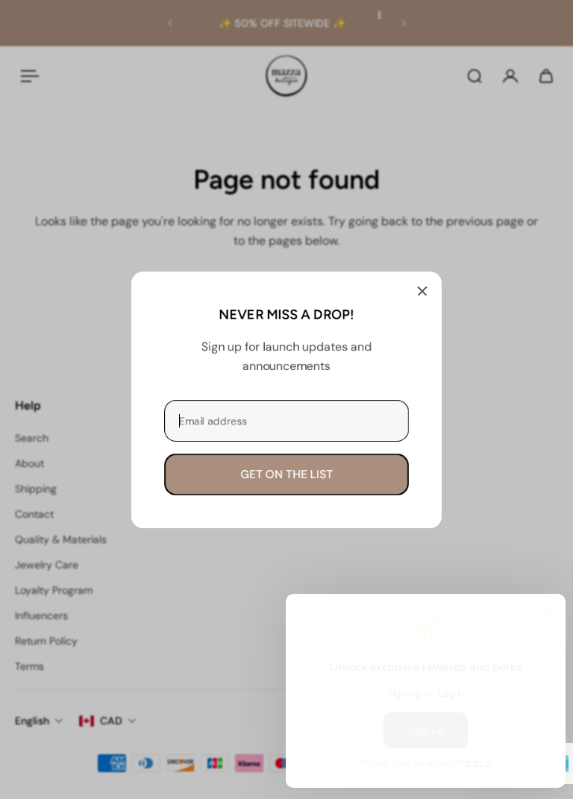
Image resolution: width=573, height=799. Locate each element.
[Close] (422, 291)
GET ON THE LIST (286, 473)
